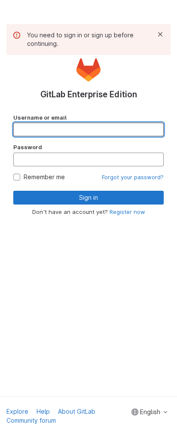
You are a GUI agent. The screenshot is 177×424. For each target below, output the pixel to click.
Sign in (88, 197)
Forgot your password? (133, 177)
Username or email (40, 117)
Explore (17, 411)
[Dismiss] (160, 34)
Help (43, 411)
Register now (127, 211)
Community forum (31, 420)
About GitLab (76, 411)
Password (27, 147)
